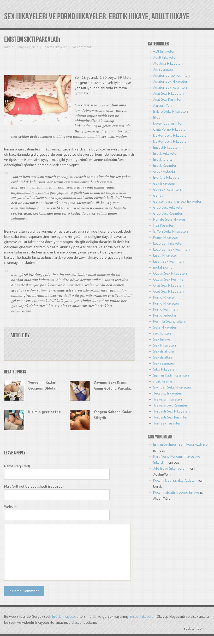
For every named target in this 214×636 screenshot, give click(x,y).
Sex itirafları (162, 357)
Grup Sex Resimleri (168, 213)
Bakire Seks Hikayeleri (170, 111)
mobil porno (163, 267)
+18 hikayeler (164, 51)
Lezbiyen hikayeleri (168, 243)
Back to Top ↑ (194, 628)
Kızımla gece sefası (44, 411)
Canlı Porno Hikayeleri (170, 129)
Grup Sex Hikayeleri (169, 207)
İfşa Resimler (163, 225)
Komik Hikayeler (165, 237)
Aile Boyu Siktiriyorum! (170, 468)
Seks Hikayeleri (165, 327)
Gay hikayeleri (164, 183)
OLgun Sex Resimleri (169, 279)
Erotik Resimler (164, 165)
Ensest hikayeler (142, 616)
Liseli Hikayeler (165, 255)
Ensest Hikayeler (55, 47)
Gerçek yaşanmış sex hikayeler (177, 201)
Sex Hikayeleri (164, 345)
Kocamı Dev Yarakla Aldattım (175, 480)
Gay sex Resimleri (167, 189)
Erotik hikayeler (64, 616)
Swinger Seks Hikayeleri (172, 387)
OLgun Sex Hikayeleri (170, 273)
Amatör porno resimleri (171, 75)
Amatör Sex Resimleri (170, 87)
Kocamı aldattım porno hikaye (176, 492)
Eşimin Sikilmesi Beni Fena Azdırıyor (181, 444)
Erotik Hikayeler (165, 153)
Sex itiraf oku (163, 351)
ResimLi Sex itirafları (169, 321)
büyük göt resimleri (168, 123)
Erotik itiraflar (163, 159)
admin (8, 47)
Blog (156, 117)
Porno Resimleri (165, 309)
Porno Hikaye (163, 297)
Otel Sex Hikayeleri (168, 291)
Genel (158, 195)
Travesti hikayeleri (167, 399)
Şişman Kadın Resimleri (171, 375)
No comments (82, 47)
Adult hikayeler (165, 57)
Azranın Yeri (162, 105)
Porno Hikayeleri (166, 303)
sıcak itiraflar (163, 381)
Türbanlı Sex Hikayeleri (171, 411)
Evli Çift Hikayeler (167, 177)
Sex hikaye (161, 339)
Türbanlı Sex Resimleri (170, 417)
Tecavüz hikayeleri (167, 393)
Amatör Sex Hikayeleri (170, 81)
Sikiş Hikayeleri (165, 369)
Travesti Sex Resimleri (170, 405)
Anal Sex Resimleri (167, 99)
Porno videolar (164, 315)
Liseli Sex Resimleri (168, 261)
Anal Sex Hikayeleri (168, 93)
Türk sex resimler (167, 423)
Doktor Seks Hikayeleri (171, 135)
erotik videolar (164, 171)
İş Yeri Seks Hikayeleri (170, 231)
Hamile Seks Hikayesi (169, 219)
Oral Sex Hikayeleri (168, 285)
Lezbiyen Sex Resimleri (171, 249)
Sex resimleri (163, 363)
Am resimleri (163, 69)
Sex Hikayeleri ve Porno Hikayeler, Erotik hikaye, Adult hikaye (96, 16)
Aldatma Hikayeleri (168, 63)
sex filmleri (162, 333)
